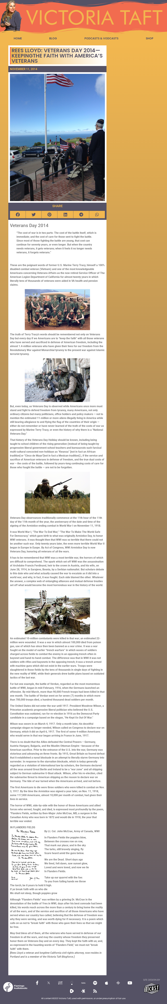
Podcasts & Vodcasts (101, 38)
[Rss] (95, 991)
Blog (53, 38)
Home (18, 38)
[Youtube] (130, 983)
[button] (18, 214)
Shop (149, 38)
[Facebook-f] (37, 983)
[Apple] (107, 983)
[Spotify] (95, 983)
